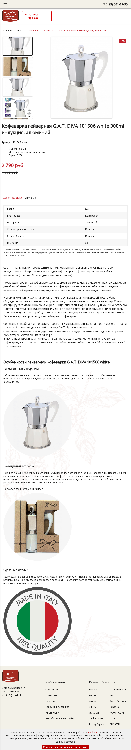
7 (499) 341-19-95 (115, 4)
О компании (52, 689)
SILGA (92, 706)
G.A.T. (20, 30)
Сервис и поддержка (57, 706)
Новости (50, 701)
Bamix (92, 695)
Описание (30, 197)
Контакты (51, 695)
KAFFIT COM (117, 712)
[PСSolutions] (10, 20)
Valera (92, 701)
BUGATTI (115, 724)
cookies (92, 732)
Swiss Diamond (118, 701)
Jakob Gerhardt (118, 689)
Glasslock (94, 712)
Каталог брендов (33, 16)
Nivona (93, 689)
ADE (112, 695)
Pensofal (114, 706)
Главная (7, 30)
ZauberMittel (96, 718)
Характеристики (12, 197)
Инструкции (52, 712)
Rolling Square (97, 724)
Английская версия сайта (60, 718)
